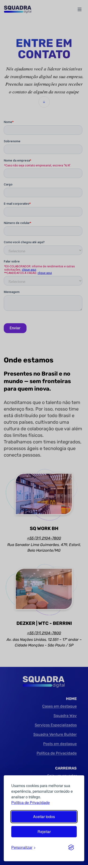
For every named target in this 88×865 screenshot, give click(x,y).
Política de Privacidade (30, 802)
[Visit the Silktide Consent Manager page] (71, 847)
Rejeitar (44, 831)
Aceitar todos (44, 816)
